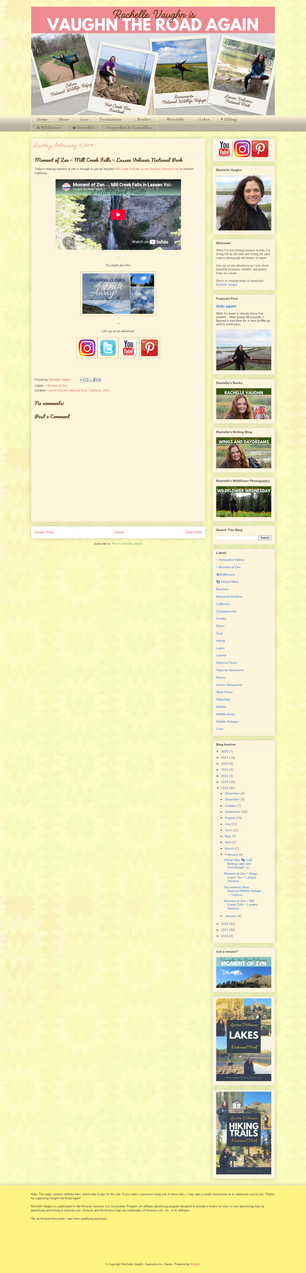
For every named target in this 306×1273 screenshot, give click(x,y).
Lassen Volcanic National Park (159, 169)
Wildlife (221, 707)
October (231, 805)
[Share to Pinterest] (99, 379)
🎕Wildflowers (225, 574)
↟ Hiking (228, 119)
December (233, 793)
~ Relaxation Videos (230, 560)
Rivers (220, 677)
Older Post (193, 532)
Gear (84, 119)
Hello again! (226, 306)
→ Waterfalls (173, 119)
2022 (225, 769)
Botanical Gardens (229, 596)
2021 (225, 776)
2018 (225, 924)
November (233, 799)
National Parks (226, 662)
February (232, 854)
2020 (225, 782)
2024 (225, 757)
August (230, 818)
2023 (225, 763)
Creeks (221, 618)
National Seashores (230, 670)
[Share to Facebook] (95, 379)
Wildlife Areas (225, 714)
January (231, 916)
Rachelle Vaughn (226, 284)
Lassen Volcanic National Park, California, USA (78, 390)
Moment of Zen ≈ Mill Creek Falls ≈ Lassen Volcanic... (240, 904)
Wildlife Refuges (227, 721)
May (228, 836)
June (229, 830)
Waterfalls (223, 699)
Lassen (221, 655)
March (230, 848)
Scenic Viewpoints (229, 685)
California (223, 604)
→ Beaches (142, 119)
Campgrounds (226, 611)
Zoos (219, 729)
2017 (225, 930)
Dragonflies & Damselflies (129, 127)
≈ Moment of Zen (56, 385)
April (228, 842)
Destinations (110, 119)
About (63, 119)
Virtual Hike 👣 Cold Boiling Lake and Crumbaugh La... (238, 863)
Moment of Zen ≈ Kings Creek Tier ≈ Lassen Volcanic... (240, 877)
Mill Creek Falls (125, 169)
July (228, 824)
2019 (225, 788)
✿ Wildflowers (49, 127)
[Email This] (82, 379)
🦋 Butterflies (83, 127)
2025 (225, 751)
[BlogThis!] (86, 379)
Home (42, 119)
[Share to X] (90, 379)
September (233, 811)
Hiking (220, 640)
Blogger (195, 1264)
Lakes (220, 648)
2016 (225, 936)
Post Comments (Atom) (127, 543)
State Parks (224, 692)
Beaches (222, 589)
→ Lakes (202, 119)
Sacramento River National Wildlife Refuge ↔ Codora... (242, 891)
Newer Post (44, 532)
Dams (220, 626)
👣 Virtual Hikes (227, 581)
